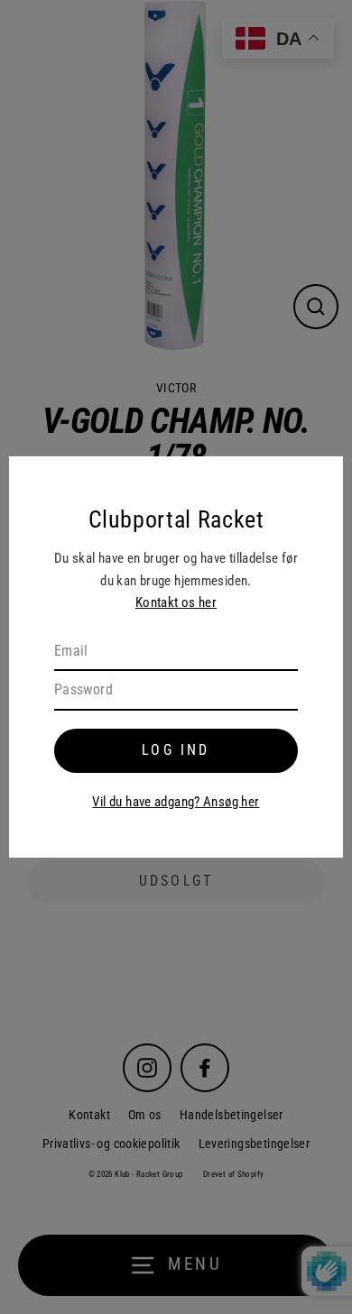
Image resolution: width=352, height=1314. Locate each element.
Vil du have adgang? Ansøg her (175, 802)
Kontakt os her (176, 602)
